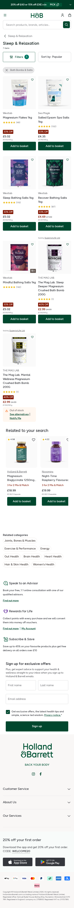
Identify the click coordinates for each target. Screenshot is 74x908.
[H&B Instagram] (33, 774)
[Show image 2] (20, 186)
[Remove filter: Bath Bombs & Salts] (6, 70)
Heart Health (53, 556)
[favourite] (33, 439)
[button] (54, 57)
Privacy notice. (52, 715)
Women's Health (43, 564)
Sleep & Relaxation (20, 36)
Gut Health (11, 556)
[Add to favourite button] (32, 80)
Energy (45, 548)
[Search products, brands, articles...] (67, 24)
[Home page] (37, 15)
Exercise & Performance (20, 548)
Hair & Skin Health (16, 564)
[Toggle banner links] (70, 4)
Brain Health (32, 556)
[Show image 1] (18, 186)
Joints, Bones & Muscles (19, 540)
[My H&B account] (62, 15)
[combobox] (33, 24)
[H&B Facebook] (40, 774)
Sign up (37, 726)
